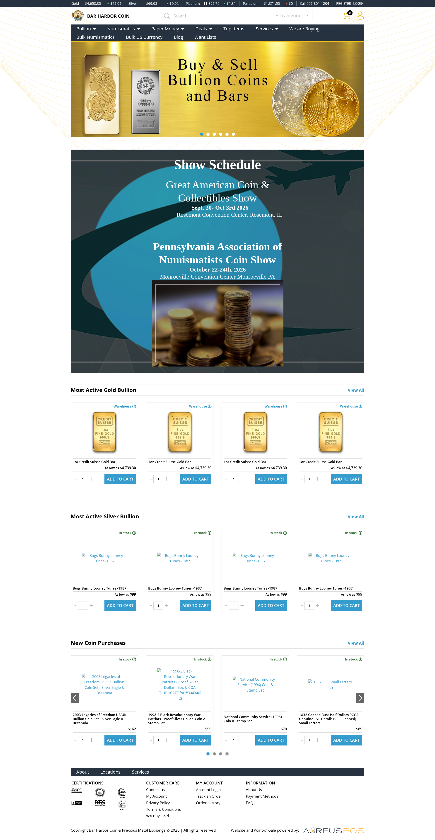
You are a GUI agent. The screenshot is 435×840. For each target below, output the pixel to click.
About (82, 772)
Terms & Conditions (163, 809)
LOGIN (358, 3)
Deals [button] (201, 29)
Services (140, 772)
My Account (156, 796)
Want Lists (205, 37)
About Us (254, 789)
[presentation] (75, 698)
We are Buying (304, 29)
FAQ (249, 802)
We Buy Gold (157, 815)
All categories (290, 15)
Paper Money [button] (165, 29)
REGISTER (343, 3)
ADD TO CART (120, 479)
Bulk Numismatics (95, 37)
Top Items (233, 29)
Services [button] (264, 29)
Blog (178, 37)
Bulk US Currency (144, 37)
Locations (110, 772)
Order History (208, 802)
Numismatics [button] (121, 29)
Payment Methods (262, 796)
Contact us (155, 789)
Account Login (208, 789)
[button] (201, 134)
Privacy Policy (158, 802)
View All (356, 390)
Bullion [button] (83, 29)
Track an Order (209, 796)
